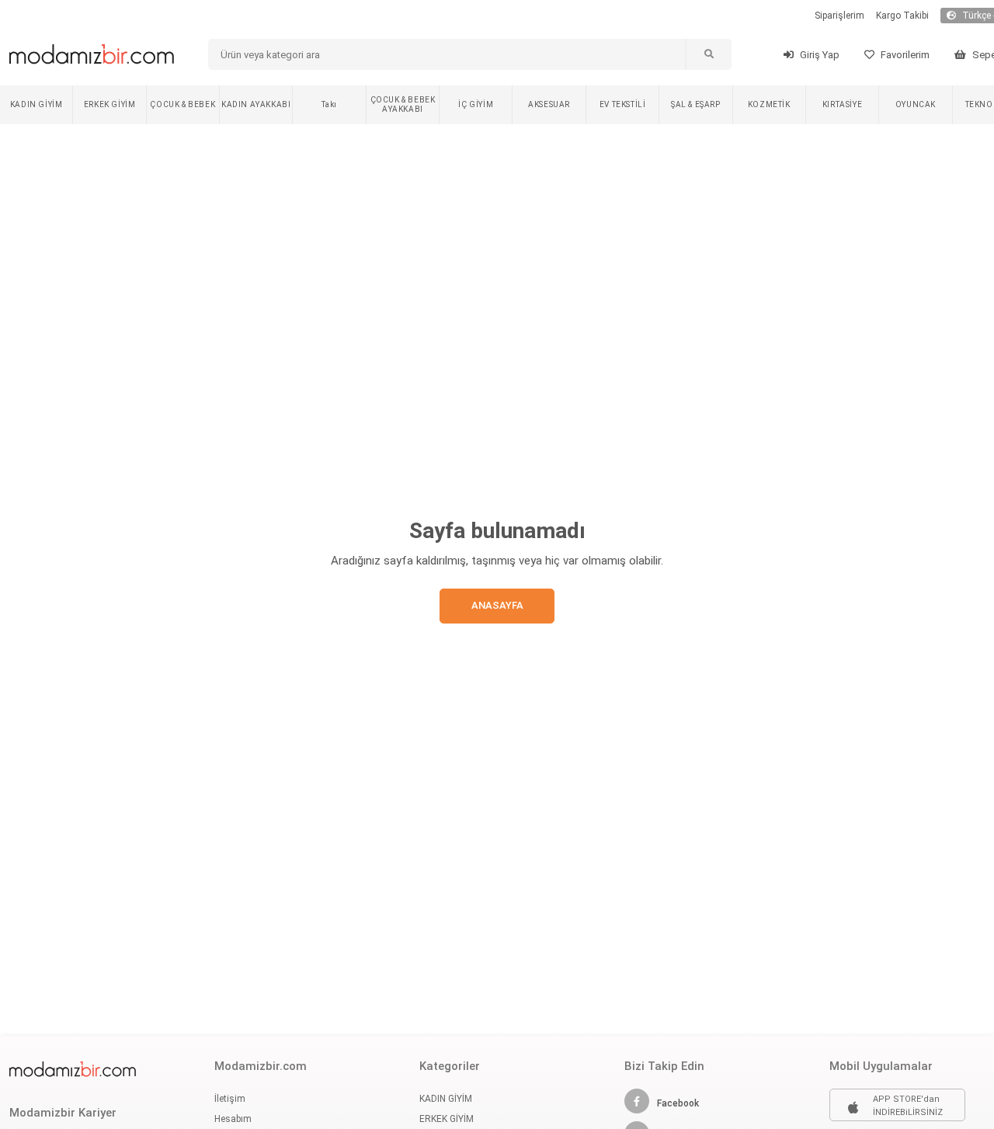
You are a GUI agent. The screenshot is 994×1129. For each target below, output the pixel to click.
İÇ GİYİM (475, 104)
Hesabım (233, 1118)
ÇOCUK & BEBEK (182, 104)
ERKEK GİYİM (110, 104)
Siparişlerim (839, 15)
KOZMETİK (769, 104)
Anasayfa (497, 605)
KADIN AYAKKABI (255, 104)
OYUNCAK (915, 104)
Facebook (678, 1103)
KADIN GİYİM (36, 104)
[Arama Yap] (708, 54)
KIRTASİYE (842, 104)
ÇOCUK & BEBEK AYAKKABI (403, 104)
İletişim (229, 1098)
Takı (328, 104)
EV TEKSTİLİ (623, 104)
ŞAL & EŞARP (696, 104)
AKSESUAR (549, 104)
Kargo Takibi (902, 15)
